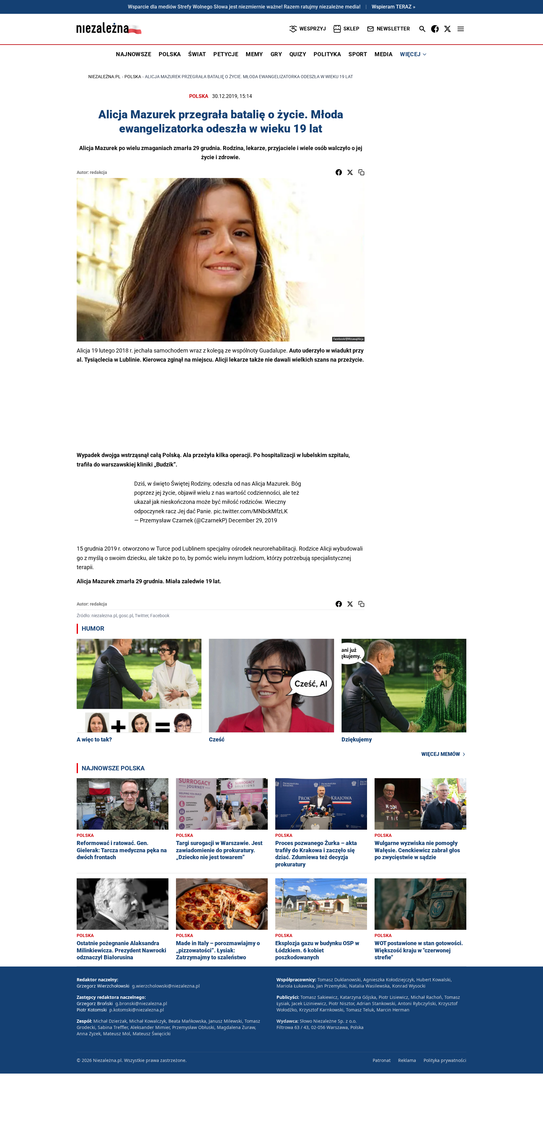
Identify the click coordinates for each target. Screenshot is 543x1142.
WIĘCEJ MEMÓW (440, 754)
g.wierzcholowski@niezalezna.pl (166, 986)
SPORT (357, 54)
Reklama (407, 1060)
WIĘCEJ (410, 54)
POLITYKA (327, 54)
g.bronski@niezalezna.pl (141, 1003)
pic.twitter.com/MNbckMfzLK (251, 511)
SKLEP (351, 29)
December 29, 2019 (252, 520)
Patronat (382, 1060)
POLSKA (170, 54)
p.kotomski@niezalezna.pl (136, 1010)
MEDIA (383, 54)
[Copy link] (361, 172)
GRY (276, 54)
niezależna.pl (104, 76)
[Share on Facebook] (339, 172)
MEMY (254, 54)
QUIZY (297, 54)
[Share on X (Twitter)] (350, 172)
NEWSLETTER (393, 29)
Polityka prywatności (445, 1060)
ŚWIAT (197, 54)
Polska (132, 76)
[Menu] (460, 29)
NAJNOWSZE (133, 54)
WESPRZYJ (312, 29)
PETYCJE (225, 54)
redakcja (98, 172)
